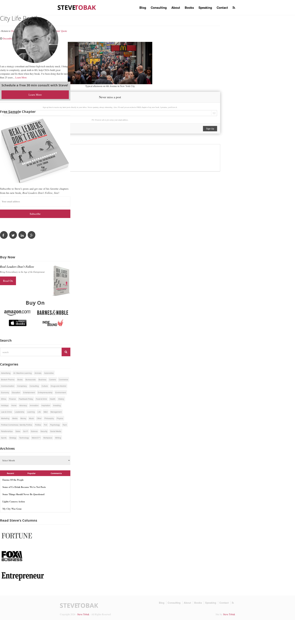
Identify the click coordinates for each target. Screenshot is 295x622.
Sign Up (210, 128)
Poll (45, 424)
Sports (3, 437)
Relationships (7, 431)
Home (13, 405)
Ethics (3, 399)
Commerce (63, 379)
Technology (24, 437)
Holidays (4, 405)
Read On (8, 281)
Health (52, 399)
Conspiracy (22, 386)
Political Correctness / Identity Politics (16, 424)
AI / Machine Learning (22, 373)
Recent (10, 473)
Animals (38, 373)
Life (39, 411)
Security (44, 431)
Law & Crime (6, 411)
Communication (7, 386)
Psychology (55, 424)
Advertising (5, 373)
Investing (57, 405)
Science (34, 431)
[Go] (66, 352)
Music (31, 418)
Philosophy (49, 418)
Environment (60, 392)
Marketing (5, 418)
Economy (5, 392)
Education (16, 392)
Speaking (205, 7)
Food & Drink (41, 399)
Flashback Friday (26, 399)
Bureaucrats (31, 379)
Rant (65, 424)
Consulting (159, 7)
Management (56, 411)
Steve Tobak (83, 614)
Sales (18, 431)
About (175, 7)
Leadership (19, 411)
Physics (60, 418)
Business (42, 379)
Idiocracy (23, 405)
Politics (38, 424)
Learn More (21, 77)
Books (189, 7)
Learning (31, 411)
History (61, 399)
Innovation (34, 405)
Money (23, 418)
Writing (58, 437)
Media (15, 418)
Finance (12, 399)
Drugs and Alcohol (58, 386)
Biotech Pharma (7, 379)
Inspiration (45, 405)
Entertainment (29, 392)
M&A (46, 411)
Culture (45, 386)
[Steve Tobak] (77, 7)
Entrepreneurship (45, 392)
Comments (56, 473)
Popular (32, 473)
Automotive (49, 373)
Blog (142, 7)
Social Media (55, 431)
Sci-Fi (25, 431)
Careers (52, 379)
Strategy (12, 437)
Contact (222, 7)
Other (39, 418)
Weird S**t (36, 437)
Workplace (47, 437)
